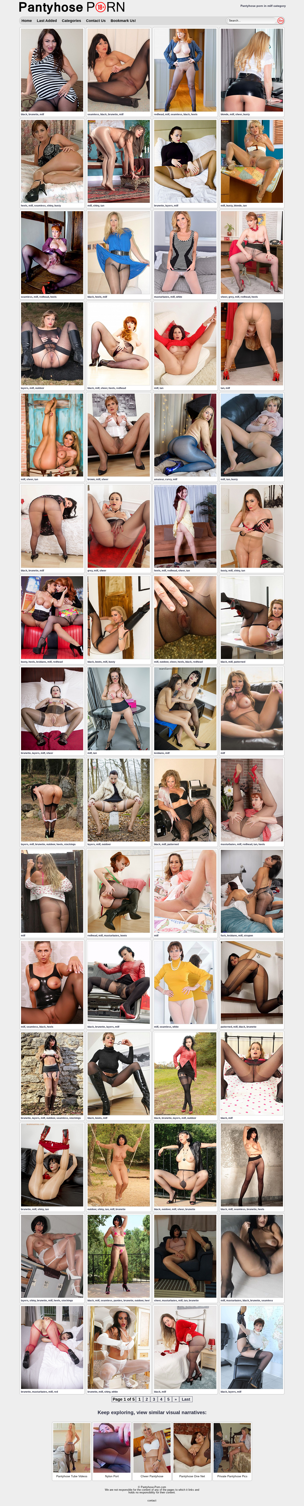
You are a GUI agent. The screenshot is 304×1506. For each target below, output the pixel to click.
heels (194, 114)
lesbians (41, 661)
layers (169, 205)
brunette (33, 114)
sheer (238, 114)
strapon (248, 935)
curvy (168, 479)
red (56, 1391)
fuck (223, 935)
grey (231, 296)
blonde (225, 114)
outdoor (39, 388)
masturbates (161, 296)
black (24, 114)
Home (27, 21)
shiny (50, 205)
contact (151, 1500)
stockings (70, 844)
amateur (159, 479)
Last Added (47, 21)
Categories (71, 21)
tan (102, 205)
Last (186, 1399)
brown (91, 479)
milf (42, 114)
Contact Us (96, 21)
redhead (159, 114)
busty (246, 114)
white (179, 296)
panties (118, 1300)
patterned (239, 661)
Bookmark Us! (123, 21)
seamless (93, 114)
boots (98, 661)
